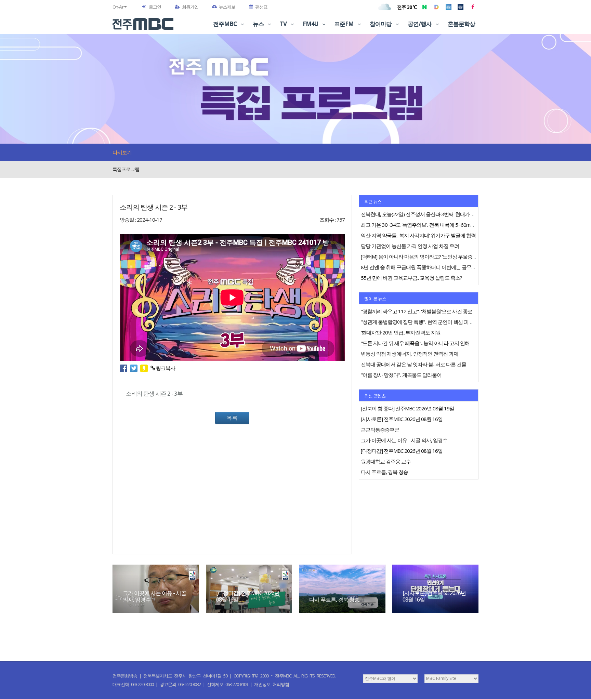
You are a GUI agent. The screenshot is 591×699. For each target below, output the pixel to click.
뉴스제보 (227, 7)
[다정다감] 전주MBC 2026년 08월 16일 (247, 596)
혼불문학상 (461, 24)
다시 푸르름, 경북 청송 (334, 599)
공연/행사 (420, 24)
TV (284, 24)
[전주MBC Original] (449, 7)
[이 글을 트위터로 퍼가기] (135, 368)
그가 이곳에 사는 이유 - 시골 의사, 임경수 (154, 596)
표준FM (344, 24)
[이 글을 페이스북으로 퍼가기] (125, 368)
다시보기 (122, 152)
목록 (232, 417)
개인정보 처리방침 (271, 684)
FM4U (311, 24)
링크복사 (165, 368)
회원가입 (190, 7)
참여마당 (381, 24)
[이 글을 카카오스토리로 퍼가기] (145, 368)
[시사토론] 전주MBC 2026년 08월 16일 (434, 596)
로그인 (155, 7)
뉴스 (259, 24)
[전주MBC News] (461, 7)
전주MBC (225, 24)
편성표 (261, 7)
